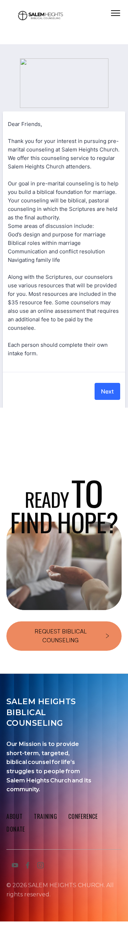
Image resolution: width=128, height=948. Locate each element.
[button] (115, 13)
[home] (40, 16)
